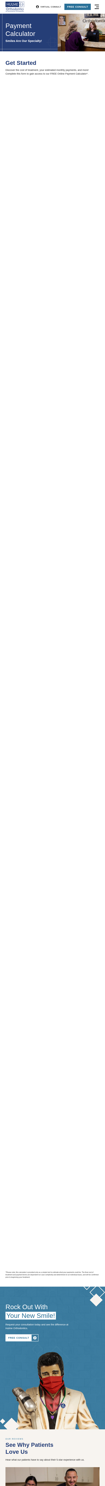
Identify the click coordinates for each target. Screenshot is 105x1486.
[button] (97, 7)
